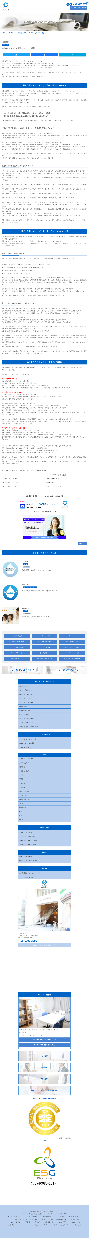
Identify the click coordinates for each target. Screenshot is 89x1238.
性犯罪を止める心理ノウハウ (28, 860)
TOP (7, 1216)
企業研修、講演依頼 (25, 747)
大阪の (44, 658)
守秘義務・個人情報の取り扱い (29, 727)
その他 (21, 803)
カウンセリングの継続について (29, 718)
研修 (20, 811)
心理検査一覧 (23, 706)
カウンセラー (60, 1216)
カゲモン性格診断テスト (27, 856)
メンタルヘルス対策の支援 (27, 739)
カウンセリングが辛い (17, 658)
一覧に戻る (82, 543)
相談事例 (22, 767)
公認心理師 (22, 807)
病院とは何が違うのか (72, 641)
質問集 (21, 779)
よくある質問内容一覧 (26, 722)
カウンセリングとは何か (17, 636)
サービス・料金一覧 (14, 1222)
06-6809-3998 (79, 4)
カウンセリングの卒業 (17, 647)
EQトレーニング (75, 1222)
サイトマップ (24, 1225)
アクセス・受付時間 (32, 1216)
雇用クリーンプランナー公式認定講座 (52, 1219)
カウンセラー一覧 (24, 698)
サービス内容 (23, 795)
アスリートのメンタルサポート (29, 877)
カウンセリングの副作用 (44, 641)
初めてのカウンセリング (76, 1216)
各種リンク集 (77, 1225)
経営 (20, 816)
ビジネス (22, 783)
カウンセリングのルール (72, 636)
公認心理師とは (47, 1216)
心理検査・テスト (24, 799)
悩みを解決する (17, 641)
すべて (21, 820)
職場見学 (37, 1222)
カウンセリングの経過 (44, 636)
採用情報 (27, 1222)
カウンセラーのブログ (26, 759)
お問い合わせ (12, 1225)
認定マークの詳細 (65, 1138)
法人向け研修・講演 (73, 1219)
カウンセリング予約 (60, 1222)
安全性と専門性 (44, 653)
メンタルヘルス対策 (31, 1219)
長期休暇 (22, 787)
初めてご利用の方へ (25, 690)
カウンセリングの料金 (26, 702)
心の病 (21, 775)
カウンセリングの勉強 (26, 832)
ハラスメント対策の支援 (27, 743)
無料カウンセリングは (72, 647)
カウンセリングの (72, 658)
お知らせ (35, 1225)
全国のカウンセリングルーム (60, 1225)
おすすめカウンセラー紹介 (27, 844)
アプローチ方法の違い (17, 653)
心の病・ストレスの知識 (27, 836)
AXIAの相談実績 (24, 714)
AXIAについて (23, 686)
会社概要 (47, 1222)
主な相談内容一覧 (24, 710)
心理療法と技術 (24, 771)
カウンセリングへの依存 (72, 653)
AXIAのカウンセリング (26, 694)
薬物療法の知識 (24, 791)
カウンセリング (24, 763)
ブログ (45, 1225)
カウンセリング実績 (15, 1219)
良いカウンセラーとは (44, 647)
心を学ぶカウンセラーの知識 (28, 840)
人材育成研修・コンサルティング (29, 873)
